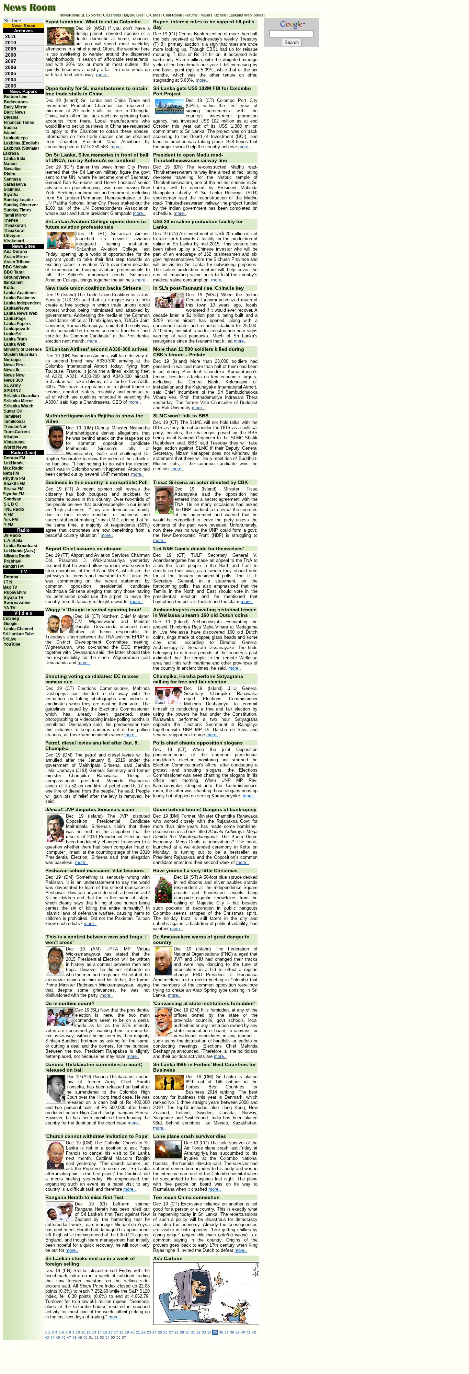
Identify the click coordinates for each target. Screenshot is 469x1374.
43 (47, 1337)
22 (143, 1332)
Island (9, 132)
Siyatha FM (13, 494)
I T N (7, 582)
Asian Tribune (17, 261)
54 (107, 1337)
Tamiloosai (14, 421)
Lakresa (11, 153)
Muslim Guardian (20, 354)
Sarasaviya (15, 184)
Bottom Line (15, 96)
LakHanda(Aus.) (19, 551)
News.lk (11, 370)
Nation (10, 163)
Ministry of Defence (23, 349)
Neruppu (12, 359)
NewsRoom (69, 15)
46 (63, 1337)
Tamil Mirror (15, 215)
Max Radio (13, 468)
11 (83, 1332)
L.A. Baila (13, 540)
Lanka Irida (14, 158)
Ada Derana (15, 251)
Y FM (8, 524)
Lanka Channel (18, 628)
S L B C (11, 504)
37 (227, 1332)
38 (232, 1332)
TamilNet (12, 416)
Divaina (11, 117)
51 (91, 1337)
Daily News (15, 112)
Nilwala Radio (17, 556)
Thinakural (14, 230)
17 (116, 1332)
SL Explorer (90, 15)
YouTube (12, 644)
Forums (191, 15)
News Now (14, 375)
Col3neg (11, 618)
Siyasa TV (13, 597)
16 (110, 1332)
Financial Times (19, 122)
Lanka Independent (22, 303)
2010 (10, 42)
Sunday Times (18, 210)
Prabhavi (12, 561)
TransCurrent (17, 431)
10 (78, 1332)
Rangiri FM (13, 566)
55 (113, 1337)
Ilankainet (13, 282)
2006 (10, 67)
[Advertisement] (195, 1355)
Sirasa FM (13, 488)
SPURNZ (12, 390)
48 (74, 1337)
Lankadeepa (16, 138)
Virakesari (14, 241)
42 (254, 1332)
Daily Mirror (15, 107)
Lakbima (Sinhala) (21, 148)
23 (149, 1332)
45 (58, 1337)
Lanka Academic (20, 292)
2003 (10, 86)
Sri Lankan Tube (18, 634)
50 (85, 1337)
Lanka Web (14, 344)
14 (100, 1332)
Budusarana (16, 102)
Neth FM (11, 473)
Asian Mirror (16, 256)
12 (89, 1332)
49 (80, 1337)
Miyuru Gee (134, 15)
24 (154, 1332)
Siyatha (11, 194)
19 (127, 1332)
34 (209, 1332)
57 (124, 1337)
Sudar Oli (13, 411)
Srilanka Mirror (18, 401)
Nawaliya (13, 168)
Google (11, 623)
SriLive (9, 639)
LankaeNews (16, 308)
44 (52, 1337)
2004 (10, 79)
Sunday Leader (18, 199)
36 (221, 1332)
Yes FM (11, 519)
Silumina (12, 189)
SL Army (12, 385)
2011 (10, 36)
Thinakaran (15, 225)
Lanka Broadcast (20, 545)
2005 (10, 73)
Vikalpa (11, 437)
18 (121, 1332)
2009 (10, 48)
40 (243, 1332)
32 (198, 1332)
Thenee (11, 220)
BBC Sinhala (15, 267)
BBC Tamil (14, 272)
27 (171, 1332)
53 (102, 1337)
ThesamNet (15, 426)
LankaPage (15, 318)
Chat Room (172, 15)
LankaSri (12, 334)
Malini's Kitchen (213, 15)
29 (182, 1332)
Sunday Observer (21, 205)
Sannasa (12, 179)
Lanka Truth (15, 339)
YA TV (9, 607)
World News (15, 447)
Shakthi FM (14, 483)
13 (94, 1332)
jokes (258, 15)
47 (69, 1337)
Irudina (10, 127)
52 (96, 1337)
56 (118, 1337)
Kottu (9, 287)
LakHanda (14, 463)
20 (132, 1332)
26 (165, 1332)
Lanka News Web (20, 313)
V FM (8, 514)
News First (14, 364)
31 (193, 1332)
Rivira (9, 174)
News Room (23, 25)
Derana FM (14, 457)
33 (204, 1332)
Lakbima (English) (21, 143)
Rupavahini (15, 592)
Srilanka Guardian (21, 395)
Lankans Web (240, 15)
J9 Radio (12, 535)
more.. (102, 74)
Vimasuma (14, 442)
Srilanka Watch (18, 406)
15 (105, 1332)
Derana (10, 577)
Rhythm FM (14, 478)
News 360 (13, 380)
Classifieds (112, 15)
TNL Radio (14, 509)
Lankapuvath (16, 328)
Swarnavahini (17, 602)
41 (249, 1332)
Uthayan (12, 235)
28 (176, 1332)
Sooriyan (12, 499)
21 (138, 1332)
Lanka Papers (17, 323)
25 (160, 1332)
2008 (10, 55)
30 (187, 1332)
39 (238, 1332)
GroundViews (17, 277)
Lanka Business (19, 298)
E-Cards (153, 15)
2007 (10, 61)
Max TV (10, 587)
